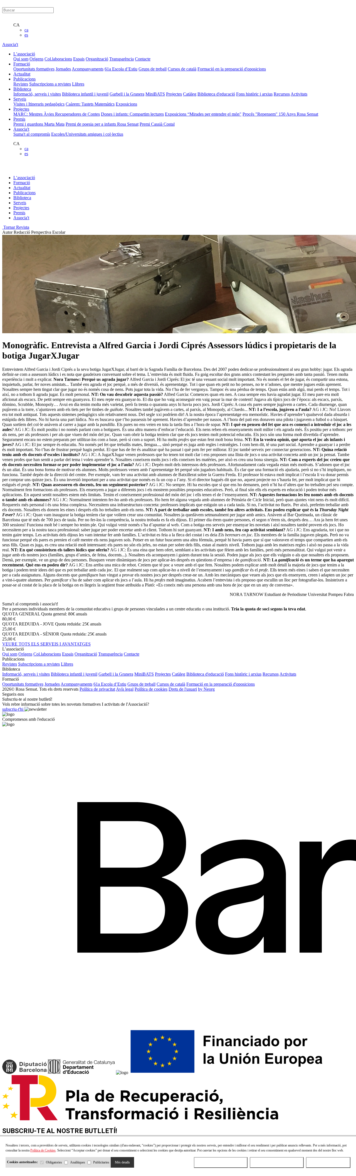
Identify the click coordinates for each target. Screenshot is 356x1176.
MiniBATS (155, 94)
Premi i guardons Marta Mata (39, 124)
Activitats (299, 94)
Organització (97, 59)
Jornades (63, 69)
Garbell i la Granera (127, 94)
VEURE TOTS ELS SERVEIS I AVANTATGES (46, 644)
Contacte (142, 59)
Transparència (121, 59)
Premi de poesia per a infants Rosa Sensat (102, 124)
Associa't (10, 44)
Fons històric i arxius (254, 94)
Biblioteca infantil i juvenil (85, 94)
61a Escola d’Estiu (121, 69)
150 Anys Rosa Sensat (298, 114)
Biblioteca (22, 197)
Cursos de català (182, 69)
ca (26, 30)
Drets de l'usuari (183, 689)
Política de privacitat (97, 689)
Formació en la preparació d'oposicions (231, 69)
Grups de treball (153, 69)
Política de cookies (151, 689)
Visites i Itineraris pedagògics (39, 104)
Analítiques (77, 1162)
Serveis (19, 202)
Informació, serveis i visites (37, 94)
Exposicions (126, 104)
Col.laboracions (58, 59)
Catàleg (189, 94)
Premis (19, 212)
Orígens (36, 59)
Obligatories (54, 1162)
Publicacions (24, 192)
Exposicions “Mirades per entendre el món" (203, 114)
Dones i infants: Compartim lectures (132, 114)
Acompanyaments (87, 69)
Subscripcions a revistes (50, 84)
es (26, 35)
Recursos (282, 94)
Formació (21, 182)
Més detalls (122, 1162)
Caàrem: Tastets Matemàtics (90, 104)
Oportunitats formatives (34, 69)
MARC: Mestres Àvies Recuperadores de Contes (56, 114)
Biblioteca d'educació (216, 94)
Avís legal (125, 689)
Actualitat (21, 187)
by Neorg (206, 689)
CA (16, 25)
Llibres (78, 84)
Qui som (20, 59)
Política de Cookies (43, 1150)
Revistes (20, 84)
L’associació (24, 177)
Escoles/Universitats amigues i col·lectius (87, 134)
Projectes (174, 94)
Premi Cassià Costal (157, 124)
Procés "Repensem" (261, 114)
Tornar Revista (15, 227)
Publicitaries (101, 1162)
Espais (79, 59)
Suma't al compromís (31, 134)
